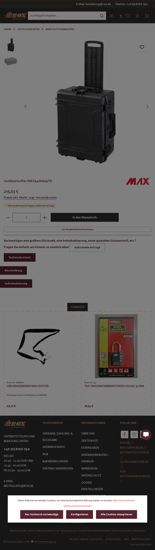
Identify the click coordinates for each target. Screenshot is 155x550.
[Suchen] (101, 15)
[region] (77, 102)
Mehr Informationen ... (125, 500)
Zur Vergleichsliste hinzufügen (77, 229)
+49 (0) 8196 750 (17, 449)
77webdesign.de (47, 541)
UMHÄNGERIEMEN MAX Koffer (28, 386)
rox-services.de (132, 447)
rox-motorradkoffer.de (135, 474)
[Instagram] (134, 434)
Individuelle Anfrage (87, 247)
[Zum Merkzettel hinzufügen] (141, 47)
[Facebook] (124, 434)
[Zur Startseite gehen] (16, 15)
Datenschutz (91, 475)
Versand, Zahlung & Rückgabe (58, 436)
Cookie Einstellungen (92, 486)
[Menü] (111, 15)
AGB (45, 454)
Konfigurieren (79, 514)
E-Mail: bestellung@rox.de (93, 4)
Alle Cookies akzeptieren (116, 514)
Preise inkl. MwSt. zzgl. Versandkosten (30, 197)
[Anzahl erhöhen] (44, 217)
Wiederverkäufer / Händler (94, 458)
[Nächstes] (147, 106)
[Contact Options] (146, 434)
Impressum (89, 468)
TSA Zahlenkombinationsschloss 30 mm (114, 386)
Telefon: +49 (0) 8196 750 (131, 4)
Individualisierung (16, 283)
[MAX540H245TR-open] (86, 102)
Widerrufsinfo (54, 446)
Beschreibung (13, 270)
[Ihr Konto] (137, 15)
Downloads (90, 447)
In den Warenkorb (85, 217)
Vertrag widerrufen (58, 468)
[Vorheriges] (26, 106)
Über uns (88, 433)
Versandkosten (68, 530)
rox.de (125, 442)
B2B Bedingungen (55, 461)
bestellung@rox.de (18, 485)
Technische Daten (20, 257)
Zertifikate (89, 440)
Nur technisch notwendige (41, 514)
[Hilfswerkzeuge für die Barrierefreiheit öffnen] (120, 15)
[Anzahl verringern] (8, 217)
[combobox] (63, 15)
